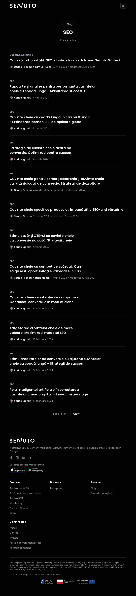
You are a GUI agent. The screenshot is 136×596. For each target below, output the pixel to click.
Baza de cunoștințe (102, 493)
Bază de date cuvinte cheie (25, 493)
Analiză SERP (17, 498)
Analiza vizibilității (19, 488)
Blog (69, 24)
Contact (14, 532)
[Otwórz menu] (123, 6)
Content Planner (19, 508)
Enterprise (56, 488)
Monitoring (16, 503)
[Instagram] (17, 458)
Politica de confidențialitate (25, 542)
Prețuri (13, 527)
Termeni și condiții (20, 547)
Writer (13, 513)
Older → (78, 413)
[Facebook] (11, 458)
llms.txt (14, 537)
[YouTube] (29, 458)
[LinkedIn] (23, 458)
